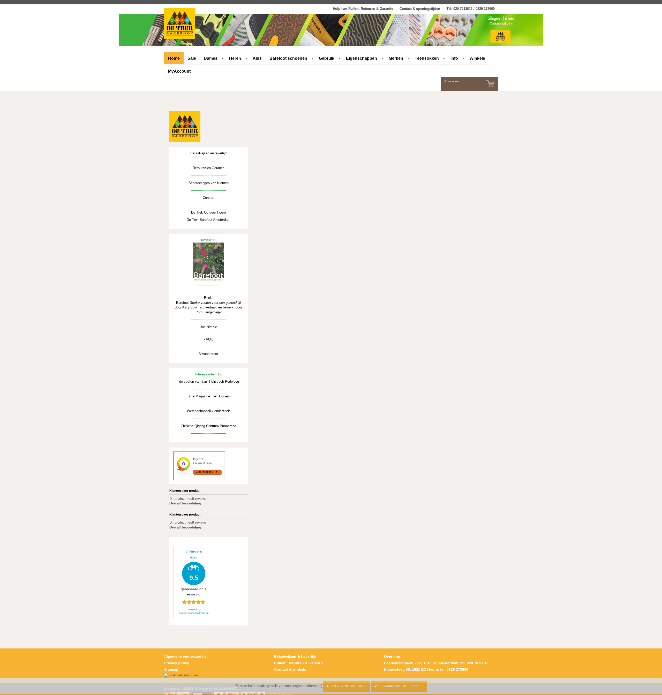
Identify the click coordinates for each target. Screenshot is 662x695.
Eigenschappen (361, 58)
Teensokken (427, 58)
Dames (210, 58)
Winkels (477, 58)
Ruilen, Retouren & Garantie (299, 663)
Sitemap (171, 669)
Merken (396, 58)
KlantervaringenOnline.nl (193, 612)
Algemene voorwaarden (185, 656)
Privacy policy (176, 663)
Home (174, 58)
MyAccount (179, 71)
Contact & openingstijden (420, 9)
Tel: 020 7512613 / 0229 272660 (471, 9)
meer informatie (309, 686)
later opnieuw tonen (348, 686)
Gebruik (326, 58)
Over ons (392, 656)
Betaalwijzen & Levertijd (295, 656)
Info (454, 58)
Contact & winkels (290, 669)
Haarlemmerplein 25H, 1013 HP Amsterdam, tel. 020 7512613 (436, 663)
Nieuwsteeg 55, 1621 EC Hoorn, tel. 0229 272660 (426, 669)
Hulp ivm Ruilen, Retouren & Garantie (363, 9)
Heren (235, 58)
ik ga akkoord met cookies (400, 686)
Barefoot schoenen (288, 58)
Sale (191, 58)
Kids (257, 58)
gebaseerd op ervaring (194, 572)
